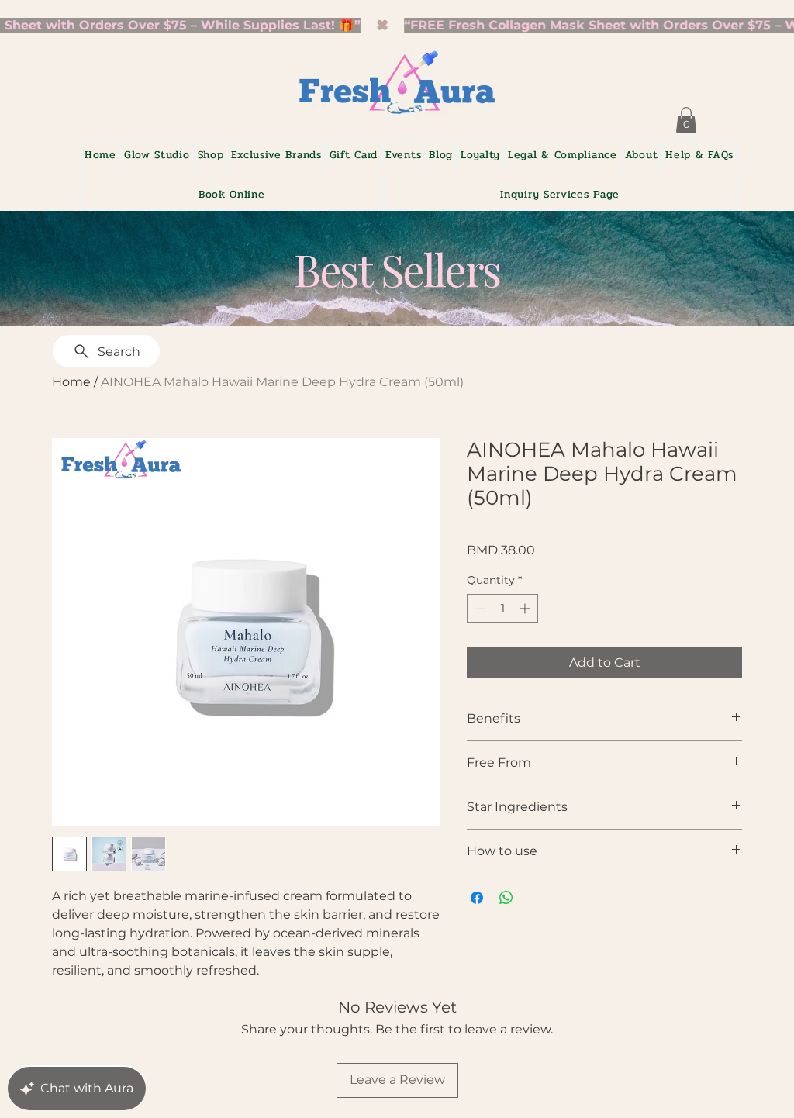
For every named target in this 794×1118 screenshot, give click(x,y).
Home (71, 381)
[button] (276, 154)
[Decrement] (478, 608)
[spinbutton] (502, 608)
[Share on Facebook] (477, 898)
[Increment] (526, 608)
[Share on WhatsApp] (506, 898)
